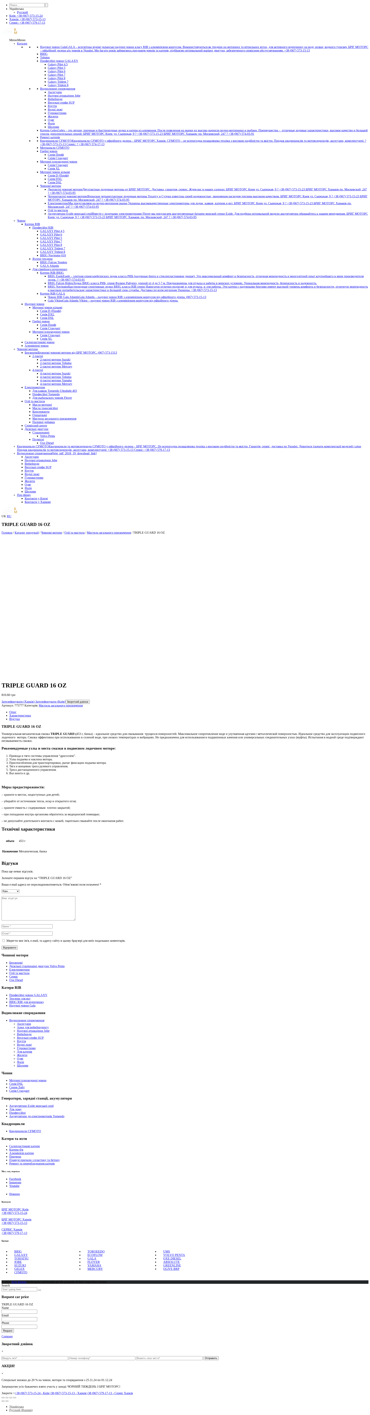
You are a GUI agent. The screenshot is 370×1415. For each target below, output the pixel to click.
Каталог (22, 43)
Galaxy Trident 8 (58, 85)
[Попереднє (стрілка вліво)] (3, 1401)
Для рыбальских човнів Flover (52, 397)
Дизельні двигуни (36, 429)
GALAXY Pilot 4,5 (52, 231)
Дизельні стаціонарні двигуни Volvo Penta (37, 966)
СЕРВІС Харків (12, 1229)
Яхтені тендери (42, 258)
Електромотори (35, 387)
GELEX (19, 1268)
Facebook (15, 1179)
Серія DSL (55, 182)
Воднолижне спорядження (57, 88)
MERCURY (95, 1268)
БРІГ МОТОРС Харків (16, 1219)
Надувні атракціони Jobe (64, 95)
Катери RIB (32, 224)
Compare (7, 1336)
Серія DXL (55, 179)
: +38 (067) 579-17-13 (27, 22)
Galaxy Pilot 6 (56, 71)
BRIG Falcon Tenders (53, 262)
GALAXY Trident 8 (52, 252)
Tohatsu (45, 57)
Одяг (51, 120)
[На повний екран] (10, 1397)
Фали (51, 123)
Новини (14, 1194)
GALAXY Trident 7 (52, 248)
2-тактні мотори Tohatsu (55, 363)
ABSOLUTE (171, 1262)
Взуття (52, 106)
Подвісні (38, 439)
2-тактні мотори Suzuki (55, 359)
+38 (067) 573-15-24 (14, 1213)
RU (9, 516)
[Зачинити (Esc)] (3, 1397)
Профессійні (17, 1112)
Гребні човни (48, 151)
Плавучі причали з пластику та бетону (34, 1160)
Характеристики (20, 715)
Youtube (14, 1186)
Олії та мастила (58, 210)
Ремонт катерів (50, 137)
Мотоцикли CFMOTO (54, 147)
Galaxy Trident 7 (58, 81)
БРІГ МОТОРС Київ (15, 1209)
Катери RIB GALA (52, 293)
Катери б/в (16, 1149)
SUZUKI (20, 1265)
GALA (91, 1258)
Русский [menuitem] (22, 12)
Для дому (15, 1109)
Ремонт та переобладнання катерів (32, 1163)
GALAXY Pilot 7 (51, 241)
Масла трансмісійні (45, 408)
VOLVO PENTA (174, 1255)
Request (7, 1330)
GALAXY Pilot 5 (51, 238)
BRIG (44, 54)
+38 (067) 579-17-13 (14, 1233)
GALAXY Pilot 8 (51, 245)
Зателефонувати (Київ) (49, 701)
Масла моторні (42, 404)
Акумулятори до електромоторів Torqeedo (36, 1116)
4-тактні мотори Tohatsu (55, 377)
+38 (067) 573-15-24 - (32, 1393)
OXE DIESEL (172, 1258)
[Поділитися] (6, 1397)
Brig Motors (19, 1282)
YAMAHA (94, 1265)
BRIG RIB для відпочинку (26, 1002)
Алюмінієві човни (37, 345)
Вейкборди (55, 99)
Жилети (53, 116)
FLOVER (93, 1262)
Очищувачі (39, 415)
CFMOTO (20, 1272)
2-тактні (37, 356)
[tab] (188, 712)
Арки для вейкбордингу (33, 1027)
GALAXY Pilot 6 (51, 234)
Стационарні (40, 432)
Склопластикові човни (40, 342)
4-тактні (37, 370)
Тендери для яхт (19, 998)
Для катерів (24, 1051)
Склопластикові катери (24, 1146)
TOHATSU (21, 1258)
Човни (21, 220)
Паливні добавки (43, 422)
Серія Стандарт (58, 158)
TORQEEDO (96, 1251)
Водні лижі (55, 109)
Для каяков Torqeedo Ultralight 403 (54, 390)
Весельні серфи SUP (61, 102)
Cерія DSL (16, 1083)
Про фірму (24, 495)
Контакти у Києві (36, 498)
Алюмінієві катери (21, 1153)
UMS (166, 1251)
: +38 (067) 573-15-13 (27, 19)
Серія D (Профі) (58, 175)
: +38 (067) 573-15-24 (26, 15)
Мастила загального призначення (54, 418)
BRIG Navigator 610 (53, 255)
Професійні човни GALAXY (59, 61)
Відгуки (14, 719)
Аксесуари (55, 92)
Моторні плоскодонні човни (58, 161)
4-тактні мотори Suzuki (55, 373)
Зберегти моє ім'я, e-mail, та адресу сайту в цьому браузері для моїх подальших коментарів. (65, 940)
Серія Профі (56, 154)
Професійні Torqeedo (46, 394)
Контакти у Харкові (38, 502)
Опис (12, 712)
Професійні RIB (42, 227)
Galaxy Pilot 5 (56, 67)
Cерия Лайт (17, 1087)
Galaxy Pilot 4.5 (58, 64)
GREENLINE (172, 1265)
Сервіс (13, 976)
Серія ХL (54, 168)
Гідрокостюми (57, 113)
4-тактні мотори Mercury (56, 383)
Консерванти (41, 411)
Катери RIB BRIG (52, 272)
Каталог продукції (27, 532)
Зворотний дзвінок (77, 701)
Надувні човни (34, 304)
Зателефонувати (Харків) (18, 701)
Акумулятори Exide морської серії (31, 1105)
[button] (17, 40)
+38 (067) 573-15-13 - (67, 1393)
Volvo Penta (47, 436)
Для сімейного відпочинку (49, 269)
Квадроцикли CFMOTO (25, 1131)
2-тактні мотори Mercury (56, 366)
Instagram (15, 1182)
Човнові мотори (50, 186)
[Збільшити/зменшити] (14, 1397)
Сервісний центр (36, 425)
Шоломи (53, 126)
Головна (7, 532)
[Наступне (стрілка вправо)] (6, 1401)
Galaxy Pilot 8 (56, 78)
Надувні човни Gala (22, 1005)
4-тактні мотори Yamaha (56, 380)
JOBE (18, 1262)
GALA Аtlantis (49, 265)
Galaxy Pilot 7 (56, 74)
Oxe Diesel (47, 443)
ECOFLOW (95, 1255)
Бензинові (16, 962)
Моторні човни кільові (55, 172)
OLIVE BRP (171, 1268)
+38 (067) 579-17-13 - (109, 1393)
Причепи (15, 1156)
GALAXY (21, 1255)
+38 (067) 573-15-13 (14, 1223)
